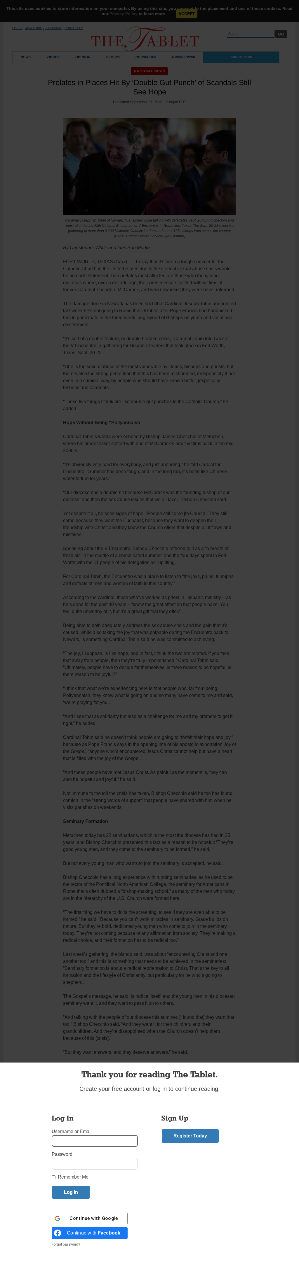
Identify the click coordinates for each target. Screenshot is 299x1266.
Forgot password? (66, 1244)
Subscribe (53, 28)
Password (62, 1154)
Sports (113, 57)
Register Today (190, 1135)
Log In (17, 28)
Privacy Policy (123, 13)
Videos (53, 57)
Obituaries (145, 57)
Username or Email (72, 1131)
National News (149, 71)
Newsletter (183, 57)
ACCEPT (186, 13)
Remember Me (73, 1176)
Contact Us (74, 28)
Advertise (33, 28)
